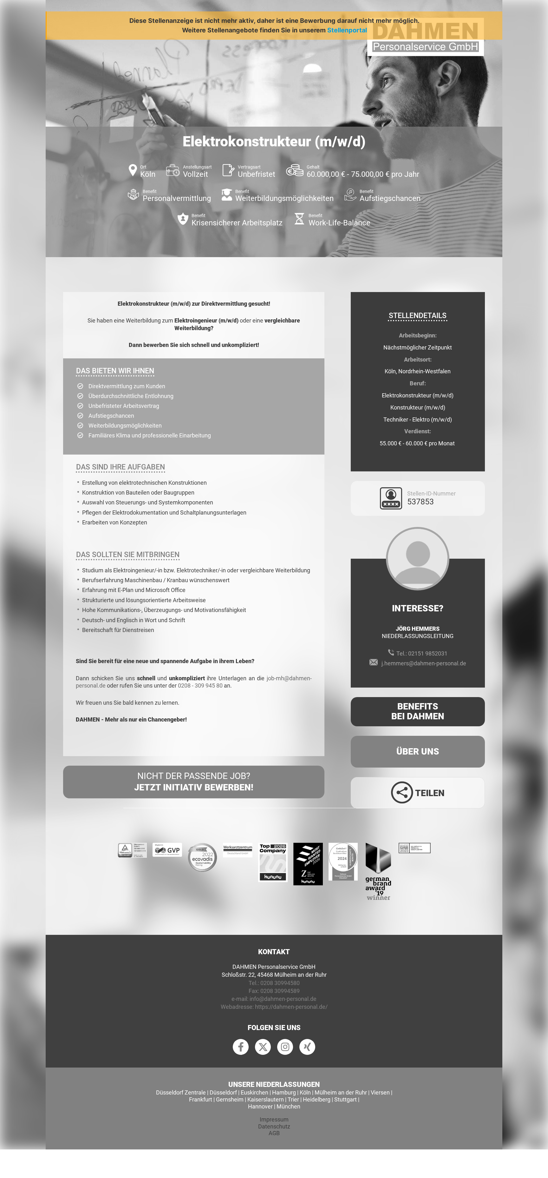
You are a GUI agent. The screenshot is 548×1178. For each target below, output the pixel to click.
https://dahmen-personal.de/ (291, 1006)
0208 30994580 (280, 983)
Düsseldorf (223, 1092)
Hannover (260, 1106)
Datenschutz (274, 1126)
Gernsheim (230, 1099)
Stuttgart (345, 1099)
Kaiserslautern (265, 1099)
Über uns (417, 751)
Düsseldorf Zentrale (181, 1092)
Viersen (380, 1092)
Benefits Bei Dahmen (417, 711)
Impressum (274, 1119)
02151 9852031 (427, 653)
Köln (305, 1092)
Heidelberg (316, 1099)
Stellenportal (347, 30)
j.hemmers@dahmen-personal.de (424, 663)
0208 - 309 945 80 (200, 685)
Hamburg (284, 1092)
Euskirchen (254, 1092)
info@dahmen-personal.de (283, 998)
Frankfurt (200, 1099)
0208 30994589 (280, 991)
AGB (274, 1133)
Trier (293, 1099)
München (288, 1106)
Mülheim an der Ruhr (341, 1092)
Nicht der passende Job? (193, 782)
